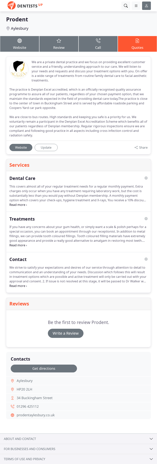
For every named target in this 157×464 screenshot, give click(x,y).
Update (46, 147)
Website (19, 47)
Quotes (137, 47)
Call (98, 47)
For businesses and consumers (29, 449)
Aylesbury (19, 28)
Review (59, 47)
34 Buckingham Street (35, 398)
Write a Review (66, 333)
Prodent (17, 19)
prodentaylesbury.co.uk (36, 415)
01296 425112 (28, 406)
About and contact (20, 439)
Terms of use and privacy (24, 459)
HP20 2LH (24, 389)
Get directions (43, 368)
